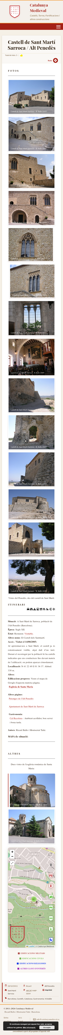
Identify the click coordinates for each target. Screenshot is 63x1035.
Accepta (47, 1027)
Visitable (28, 633)
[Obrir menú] (58, 26)
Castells (20, 999)
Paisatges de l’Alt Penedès (21, 698)
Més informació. (29, 1027)
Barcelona (12, 999)
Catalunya (28, 999)
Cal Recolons (16, 718)
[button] (34, 899)
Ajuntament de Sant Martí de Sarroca (26, 706)
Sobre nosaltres (7, 1019)
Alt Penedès (50, 986)
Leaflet (31, 946)
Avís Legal (20, 1019)
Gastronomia (38, 999)
